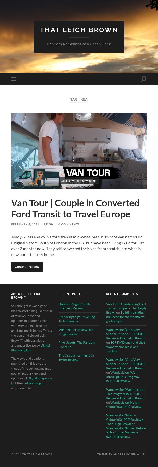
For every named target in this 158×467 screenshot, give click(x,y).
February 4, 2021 (25, 224)
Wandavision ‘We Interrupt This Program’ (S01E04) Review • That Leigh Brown (125, 393)
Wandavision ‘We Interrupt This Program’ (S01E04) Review (122, 376)
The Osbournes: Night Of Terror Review (76, 357)
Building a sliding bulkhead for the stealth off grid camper (125, 316)
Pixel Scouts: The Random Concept (77, 344)
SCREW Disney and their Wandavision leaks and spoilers (125, 346)
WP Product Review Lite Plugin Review (76, 332)
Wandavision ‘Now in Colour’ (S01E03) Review (123, 404)
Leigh (48, 224)
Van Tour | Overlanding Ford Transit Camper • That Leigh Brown (126, 308)
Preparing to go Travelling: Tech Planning (77, 319)
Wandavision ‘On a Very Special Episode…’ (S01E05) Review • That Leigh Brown (125, 334)
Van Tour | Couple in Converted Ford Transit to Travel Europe (75, 208)
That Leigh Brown (79, 30)
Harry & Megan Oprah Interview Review (74, 306)
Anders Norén (124, 454)
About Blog (33, 383)
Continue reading (27, 266)
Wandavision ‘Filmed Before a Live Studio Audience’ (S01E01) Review (126, 432)
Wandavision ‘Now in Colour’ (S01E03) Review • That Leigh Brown (125, 419)
